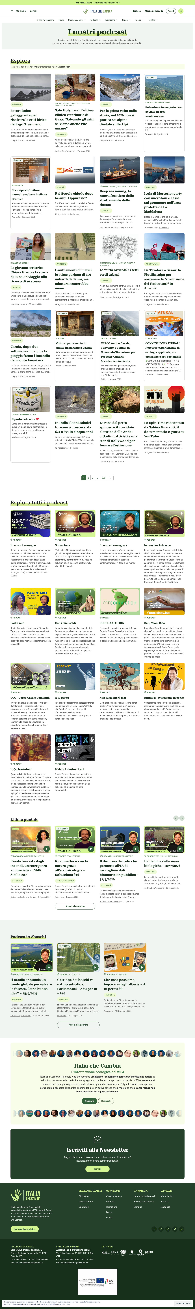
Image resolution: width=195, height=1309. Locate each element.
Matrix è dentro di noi (69, 769)
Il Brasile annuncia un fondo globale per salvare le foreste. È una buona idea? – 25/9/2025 (31, 986)
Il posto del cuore (24, 419)
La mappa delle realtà (144, 1196)
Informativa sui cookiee (61, 1304)
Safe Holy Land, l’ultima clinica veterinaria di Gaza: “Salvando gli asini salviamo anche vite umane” (74, 119)
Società (16, 287)
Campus (138, 1206)
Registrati (105, 1101)
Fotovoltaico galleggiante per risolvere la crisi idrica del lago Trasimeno (28, 117)
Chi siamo (84, 1196)
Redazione (30, 140)
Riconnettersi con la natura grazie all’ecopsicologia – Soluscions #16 (71, 868)
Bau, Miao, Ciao (154, 623)
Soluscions (62, 545)
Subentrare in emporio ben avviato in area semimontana (163, 112)
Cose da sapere (114, 1196)
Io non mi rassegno (23, 545)
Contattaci (84, 1206)
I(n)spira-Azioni (20, 769)
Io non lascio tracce (157, 545)
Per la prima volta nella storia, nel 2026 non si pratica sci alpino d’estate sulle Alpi (118, 117)
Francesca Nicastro (18, 304)
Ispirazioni (111, 1206)
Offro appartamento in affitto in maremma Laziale (74, 345)
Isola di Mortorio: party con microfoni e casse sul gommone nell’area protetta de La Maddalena (163, 203)
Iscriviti (97, 1169)
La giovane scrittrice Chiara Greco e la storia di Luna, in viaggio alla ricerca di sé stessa (29, 274)
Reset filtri (64, 66)
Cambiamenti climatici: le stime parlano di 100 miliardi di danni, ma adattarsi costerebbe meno (74, 279)
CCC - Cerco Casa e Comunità (30, 697)
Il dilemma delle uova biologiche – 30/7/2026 (162, 863)
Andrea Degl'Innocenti (65, 151)
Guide (109, 1217)
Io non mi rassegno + (113, 545)
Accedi (171, 11)
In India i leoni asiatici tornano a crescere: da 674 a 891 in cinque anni (74, 427)
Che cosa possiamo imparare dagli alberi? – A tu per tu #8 (124, 984)
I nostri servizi (86, 1201)
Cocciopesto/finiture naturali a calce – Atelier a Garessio (29, 195)
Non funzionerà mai (113, 697)
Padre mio (17, 623)
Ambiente (61, 134)
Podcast (110, 1201)
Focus (109, 1212)
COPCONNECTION (112, 623)
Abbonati (89, 1101)
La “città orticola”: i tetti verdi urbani (119, 272)
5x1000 (164, 1201)
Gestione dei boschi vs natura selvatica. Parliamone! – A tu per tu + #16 (77, 986)
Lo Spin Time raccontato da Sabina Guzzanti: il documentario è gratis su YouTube (164, 429)
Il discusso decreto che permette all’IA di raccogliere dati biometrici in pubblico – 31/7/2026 (119, 870)
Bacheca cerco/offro (144, 1201)
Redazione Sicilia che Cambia (23, 897)
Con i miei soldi (65, 623)
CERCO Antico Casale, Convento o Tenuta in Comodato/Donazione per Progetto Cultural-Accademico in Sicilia (118, 352)
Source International (109, 227)
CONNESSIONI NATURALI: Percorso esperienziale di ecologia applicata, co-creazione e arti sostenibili (163, 350)
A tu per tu (62, 697)
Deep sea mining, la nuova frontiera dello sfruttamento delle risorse (117, 198)
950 (103, 477)
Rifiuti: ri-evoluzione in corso (164, 697)
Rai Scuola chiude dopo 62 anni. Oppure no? (74, 196)
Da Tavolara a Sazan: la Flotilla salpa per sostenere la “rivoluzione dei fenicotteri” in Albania (164, 279)
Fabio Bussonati (107, 297)
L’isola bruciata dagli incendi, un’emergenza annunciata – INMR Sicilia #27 (28, 868)
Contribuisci (167, 1196)
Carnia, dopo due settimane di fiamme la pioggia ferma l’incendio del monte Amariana (30, 353)
